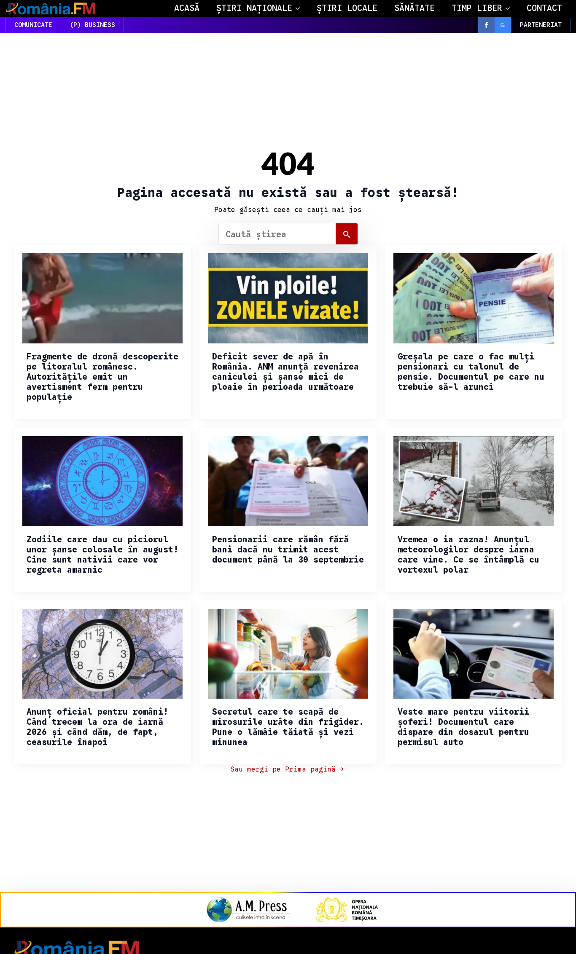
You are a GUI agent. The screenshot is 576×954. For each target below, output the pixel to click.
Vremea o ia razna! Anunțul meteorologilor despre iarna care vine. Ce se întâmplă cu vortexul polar (468, 555)
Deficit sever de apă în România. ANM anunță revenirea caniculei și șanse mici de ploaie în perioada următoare (285, 372)
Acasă (186, 8)
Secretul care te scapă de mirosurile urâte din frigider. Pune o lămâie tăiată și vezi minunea (288, 727)
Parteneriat (541, 25)
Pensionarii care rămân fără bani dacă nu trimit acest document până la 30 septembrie (288, 550)
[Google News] (503, 25)
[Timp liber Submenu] (510, 8)
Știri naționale (254, 8)
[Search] (347, 234)
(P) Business (92, 25)
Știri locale (347, 8)
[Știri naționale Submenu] (300, 8)
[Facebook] (486, 25)
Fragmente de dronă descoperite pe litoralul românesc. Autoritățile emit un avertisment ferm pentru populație (102, 377)
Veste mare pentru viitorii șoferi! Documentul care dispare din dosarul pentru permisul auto (463, 727)
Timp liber (477, 8)
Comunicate (33, 25)
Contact (544, 8)
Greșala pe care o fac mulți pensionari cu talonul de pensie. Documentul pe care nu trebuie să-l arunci (471, 372)
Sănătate (414, 8)
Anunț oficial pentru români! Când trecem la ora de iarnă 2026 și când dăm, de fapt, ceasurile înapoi (97, 727)
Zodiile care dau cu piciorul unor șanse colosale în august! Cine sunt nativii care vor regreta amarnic (102, 555)
